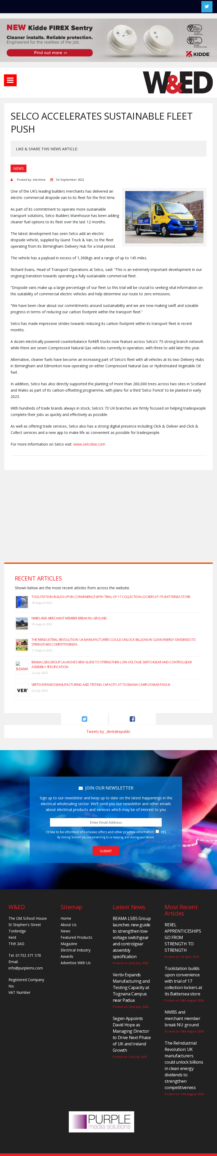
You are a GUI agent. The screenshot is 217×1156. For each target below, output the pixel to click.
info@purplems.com (25, 968)
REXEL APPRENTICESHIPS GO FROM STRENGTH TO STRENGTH (183, 937)
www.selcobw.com (89, 444)
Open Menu (10, 80)
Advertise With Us (76, 962)
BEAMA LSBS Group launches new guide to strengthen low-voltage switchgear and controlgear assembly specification (132, 937)
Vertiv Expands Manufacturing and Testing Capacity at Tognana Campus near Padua (100, 684)
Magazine (69, 943)
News (65, 930)
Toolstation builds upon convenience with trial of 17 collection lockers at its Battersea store (110, 597)
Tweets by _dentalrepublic (108, 731)
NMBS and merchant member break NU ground (69, 618)
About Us (68, 924)
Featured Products (76, 937)
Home (66, 918)
